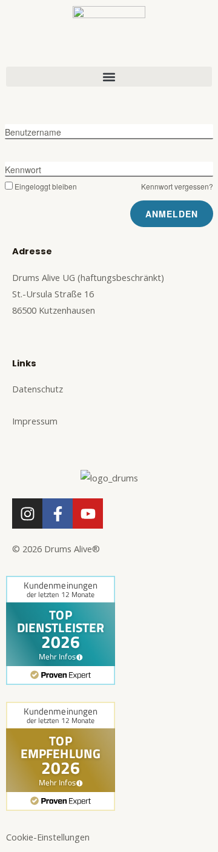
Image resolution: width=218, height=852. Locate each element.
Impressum (35, 421)
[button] (109, 77)
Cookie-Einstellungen (48, 837)
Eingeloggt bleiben (46, 186)
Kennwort (23, 169)
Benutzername (33, 132)
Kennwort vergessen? (177, 186)
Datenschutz (37, 389)
